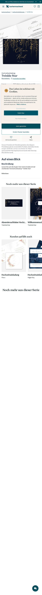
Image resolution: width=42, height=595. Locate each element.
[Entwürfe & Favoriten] (35, 6)
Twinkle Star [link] (29, 12)
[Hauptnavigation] (3, 6)
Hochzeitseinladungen (18, 12)
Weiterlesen (5, 173)
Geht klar (21, 113)
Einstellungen (21, 108)
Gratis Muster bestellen (21, 132)
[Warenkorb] (38, 6)
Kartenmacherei (6, 12)
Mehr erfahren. (21, 104)
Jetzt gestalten (21, 126)
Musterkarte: (13, 78)
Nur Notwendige (21, 118)
